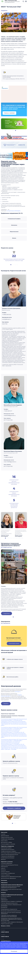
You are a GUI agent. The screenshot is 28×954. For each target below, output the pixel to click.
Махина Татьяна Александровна (18, 536)
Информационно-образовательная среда (11, 876)
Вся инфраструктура (6, 547)
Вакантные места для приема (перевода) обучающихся (11, 913)
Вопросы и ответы (5, 925)
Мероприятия (4, 866)
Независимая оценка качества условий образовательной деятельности (10, 887)
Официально (4, 882)
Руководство (4, 907)
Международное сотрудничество (9, 909)
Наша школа (4, 832)
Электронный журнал (6, 847)
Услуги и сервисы (5, 875)
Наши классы (4, 840)
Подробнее (4, 10)
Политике (24, 947)
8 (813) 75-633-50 (5, 932)
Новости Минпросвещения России (9, 854)
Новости (3, 868)
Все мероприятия (5, 623)
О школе (3, 834)
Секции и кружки (5, 871)
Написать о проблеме (9, 113)
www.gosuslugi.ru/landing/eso (13, 210)
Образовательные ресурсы (7, 849)
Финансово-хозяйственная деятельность (11, 910)
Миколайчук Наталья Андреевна (13, 405)
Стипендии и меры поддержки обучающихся (12, 922)
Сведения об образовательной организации (12, 894)
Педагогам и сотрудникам (7, 846)
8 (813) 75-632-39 (5, 936)
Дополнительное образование (8, 878)
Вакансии (3, 859)
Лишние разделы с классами (8, 844)
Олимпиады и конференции (8, 873)
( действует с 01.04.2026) (10, 749)
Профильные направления (7, 839)
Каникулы (3, 870)
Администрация (5, 835)
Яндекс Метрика (24, 943)
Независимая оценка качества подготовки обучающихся (11, 890)
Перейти (5, 703)
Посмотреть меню (14, 643)
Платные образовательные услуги (9, 903)
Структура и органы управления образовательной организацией (9, 916)
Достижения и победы (6, 842)
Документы (3, 898)
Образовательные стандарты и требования (11, 901)
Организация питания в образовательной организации (11, 905)
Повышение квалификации (7, 856)
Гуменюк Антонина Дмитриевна (11, 308)
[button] (23, 1)
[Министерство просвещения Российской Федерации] (13, 816)
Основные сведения (6, 896)
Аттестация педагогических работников (10, 852)
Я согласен (14, 951)
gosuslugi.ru (18, 691)
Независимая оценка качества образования (12, 884)
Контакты (3, 892)
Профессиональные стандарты (8, 851)
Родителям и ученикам (7, 861)
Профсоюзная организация (7, 857)
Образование (4, 899)
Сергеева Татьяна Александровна (5, 536)
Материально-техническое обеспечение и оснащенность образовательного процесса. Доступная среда (11, 919)
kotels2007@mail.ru (6, 941)
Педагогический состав (7, 837)
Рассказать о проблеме (14, 808)
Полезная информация (6, 863)
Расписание (4, 880)
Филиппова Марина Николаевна (13, 451)
